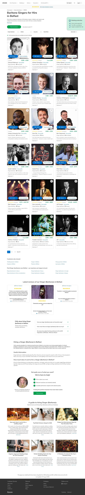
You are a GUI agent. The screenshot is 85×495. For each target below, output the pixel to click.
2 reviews (34, 96)
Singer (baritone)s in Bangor (62, 273)
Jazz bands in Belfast (60, 264)
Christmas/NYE (44, 3)
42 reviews (40, 131)
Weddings (21, 3)
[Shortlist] (74, 3)
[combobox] (13, 32)
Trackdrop (63, 492)
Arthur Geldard (17, 298)
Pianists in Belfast (35, 264)
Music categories (29, 485)
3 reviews (10, 60)
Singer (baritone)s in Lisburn (13, 271)
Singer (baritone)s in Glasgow (37, 273)
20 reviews (16, 202)
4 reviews (64, 60)
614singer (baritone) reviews (46, 7)
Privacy (9, 487)
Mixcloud (69, 492)
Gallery (27, 487)
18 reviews (16, 166)
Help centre (10, 483)
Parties (28, 3)
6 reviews (15, 237)
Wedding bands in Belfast (12, 262)
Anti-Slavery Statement (48, 487)
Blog (26, 488)
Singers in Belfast (35, 262)
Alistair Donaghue (66, 298)
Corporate (35, 3)
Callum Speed (41, 311)
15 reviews (40, 166)
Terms (8, 485)
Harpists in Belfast (11, 264)
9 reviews (40, 202)
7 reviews (40, 237)
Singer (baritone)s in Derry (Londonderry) (16, 273)
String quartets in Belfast (61, 262)
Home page (9, 10)
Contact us (9, 488)
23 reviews (64, 131)
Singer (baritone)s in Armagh (62, 271)
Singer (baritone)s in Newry (37, 271)
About (44, 483)
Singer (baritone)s (18, 10)
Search (70, 3)
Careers (45, 485)
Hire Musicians (13, 3)
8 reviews (58, 96)
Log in (78, 3)
